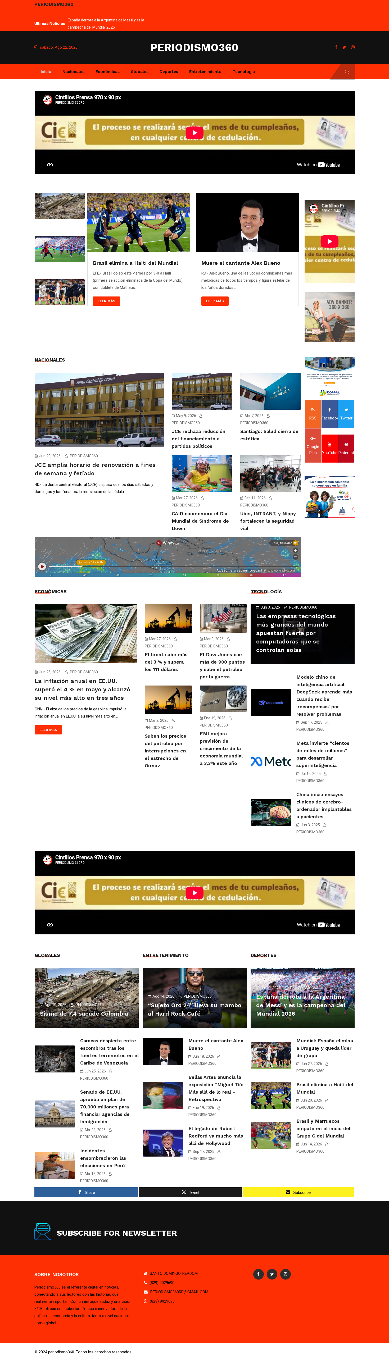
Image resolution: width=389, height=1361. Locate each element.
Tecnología (244, 71)
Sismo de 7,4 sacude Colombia (84, 1013)
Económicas (108, 71)
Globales (139, 71)
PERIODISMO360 (194, 47)
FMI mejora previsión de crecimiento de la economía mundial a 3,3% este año (221, 748)
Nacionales (73, 71)
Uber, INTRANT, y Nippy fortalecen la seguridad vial (268, 521)
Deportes (169, 71)
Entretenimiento (205, 71)
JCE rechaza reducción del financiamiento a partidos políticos (198, 438)
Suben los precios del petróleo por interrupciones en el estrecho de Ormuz (165, 750)
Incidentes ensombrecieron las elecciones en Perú (103, 1158)
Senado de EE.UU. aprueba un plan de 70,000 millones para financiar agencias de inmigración (105, 1106)
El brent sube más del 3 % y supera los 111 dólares (166, 662)
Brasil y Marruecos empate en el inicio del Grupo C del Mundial (323, 1128)
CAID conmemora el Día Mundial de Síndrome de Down (200, 521)
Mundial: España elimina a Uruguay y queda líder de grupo (324, 1048)
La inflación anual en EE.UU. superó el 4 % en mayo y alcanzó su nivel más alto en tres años (82, 689)
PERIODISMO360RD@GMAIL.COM (179, 1292)
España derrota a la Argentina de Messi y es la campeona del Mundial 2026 (300, 1005)
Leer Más (106, 301)
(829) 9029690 (162, 1282)
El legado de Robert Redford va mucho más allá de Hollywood (215, 1136)
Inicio (46, 71)
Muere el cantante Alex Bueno (132, 263)
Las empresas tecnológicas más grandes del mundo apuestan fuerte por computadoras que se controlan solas (296, 633)
